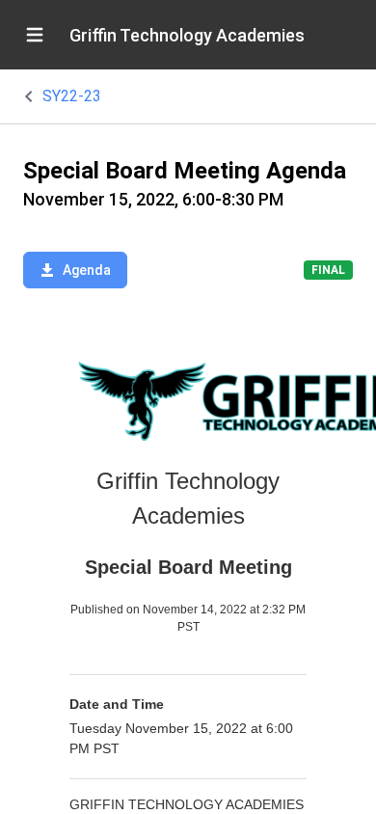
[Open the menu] (34, 34)
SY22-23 (71, 96)
